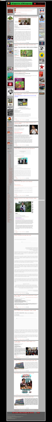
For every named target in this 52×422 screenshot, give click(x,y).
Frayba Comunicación (24, 239)
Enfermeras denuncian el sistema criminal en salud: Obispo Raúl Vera (24, 148)
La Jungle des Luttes (9, 206)
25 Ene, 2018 (15, 239)
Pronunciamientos (20, 239)
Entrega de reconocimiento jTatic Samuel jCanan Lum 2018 (22, 235)
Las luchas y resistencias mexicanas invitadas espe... (10, 180)
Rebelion (8, 216)
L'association (16, 412)
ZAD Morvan (8, 221)
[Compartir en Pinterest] (28, 42)
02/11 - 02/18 (9, 166)
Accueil (13, 412)
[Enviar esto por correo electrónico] (26, 42)
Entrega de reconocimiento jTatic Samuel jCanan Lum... (10, 176)
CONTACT (38, 412)
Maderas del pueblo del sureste (9, 209)
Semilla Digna (8, 31)
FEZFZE (8, 124)
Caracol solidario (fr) (8, 195)
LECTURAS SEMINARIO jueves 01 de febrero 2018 (22, 73)
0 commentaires (23, 42)
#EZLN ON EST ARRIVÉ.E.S (9, 417)
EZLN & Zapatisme (24, 412)
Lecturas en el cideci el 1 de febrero (20, 72)
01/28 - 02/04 (9, 167)
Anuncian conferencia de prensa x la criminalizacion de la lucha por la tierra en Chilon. (10, 139)
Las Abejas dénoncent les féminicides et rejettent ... (10, 179)
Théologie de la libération (17, 120)
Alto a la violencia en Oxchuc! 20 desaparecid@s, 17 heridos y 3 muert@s (25, 310)
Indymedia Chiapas (8, 205)
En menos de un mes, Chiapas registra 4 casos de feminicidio (23, 181)
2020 (8, 152)
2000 (8, 191)
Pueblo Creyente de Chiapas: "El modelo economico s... (10, 171)
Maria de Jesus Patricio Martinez (16, 56)
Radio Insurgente (8, 214)
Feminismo (16, 232)
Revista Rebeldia (8, 217)
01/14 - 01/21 (9, 184)
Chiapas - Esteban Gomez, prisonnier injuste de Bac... (10, 177)
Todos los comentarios (41, 39)
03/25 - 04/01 (9, 162)
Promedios (8, 213)
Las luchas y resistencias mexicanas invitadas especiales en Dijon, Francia (25, 360)
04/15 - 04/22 (9, 160)
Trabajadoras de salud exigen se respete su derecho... (10, 168)
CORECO (8, 202)
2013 (8, 188)
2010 (8, 190)
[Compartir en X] (27, 42)
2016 (8, 186)
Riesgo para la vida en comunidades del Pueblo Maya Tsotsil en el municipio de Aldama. (9, 137)
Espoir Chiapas (17, 42)
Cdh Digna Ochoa (8, 196)
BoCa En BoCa (8, 24)
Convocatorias (18, 239)
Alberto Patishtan (8, 194)
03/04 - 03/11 (9, 164)
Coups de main (32, 412)
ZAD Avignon (8, 220)
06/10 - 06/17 (9, 155)
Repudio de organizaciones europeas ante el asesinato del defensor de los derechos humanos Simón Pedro (11, 133)
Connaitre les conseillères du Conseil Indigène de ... (10, 169)
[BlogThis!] (26, 69)
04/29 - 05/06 (9, 159)
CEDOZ (8, 198)
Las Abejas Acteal (8, 208)
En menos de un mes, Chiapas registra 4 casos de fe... (10, 174)
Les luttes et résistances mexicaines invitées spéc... (10, 182)
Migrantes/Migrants (8, 29)
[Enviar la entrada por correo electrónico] (24, 91)
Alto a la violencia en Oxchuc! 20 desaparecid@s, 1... (10, 178)
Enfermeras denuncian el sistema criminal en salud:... (10, 173)
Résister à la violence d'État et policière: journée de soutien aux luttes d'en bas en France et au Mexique (9, 129)
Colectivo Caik (8, 201)
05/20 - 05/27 (9, 157)
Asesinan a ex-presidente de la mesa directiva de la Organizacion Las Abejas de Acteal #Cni (11, 143)
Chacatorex (8, 199)
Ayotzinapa (8, 23)
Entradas (40, 38)
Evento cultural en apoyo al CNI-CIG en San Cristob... (10, 181)
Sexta (28, 412)
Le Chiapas (20, 412)
